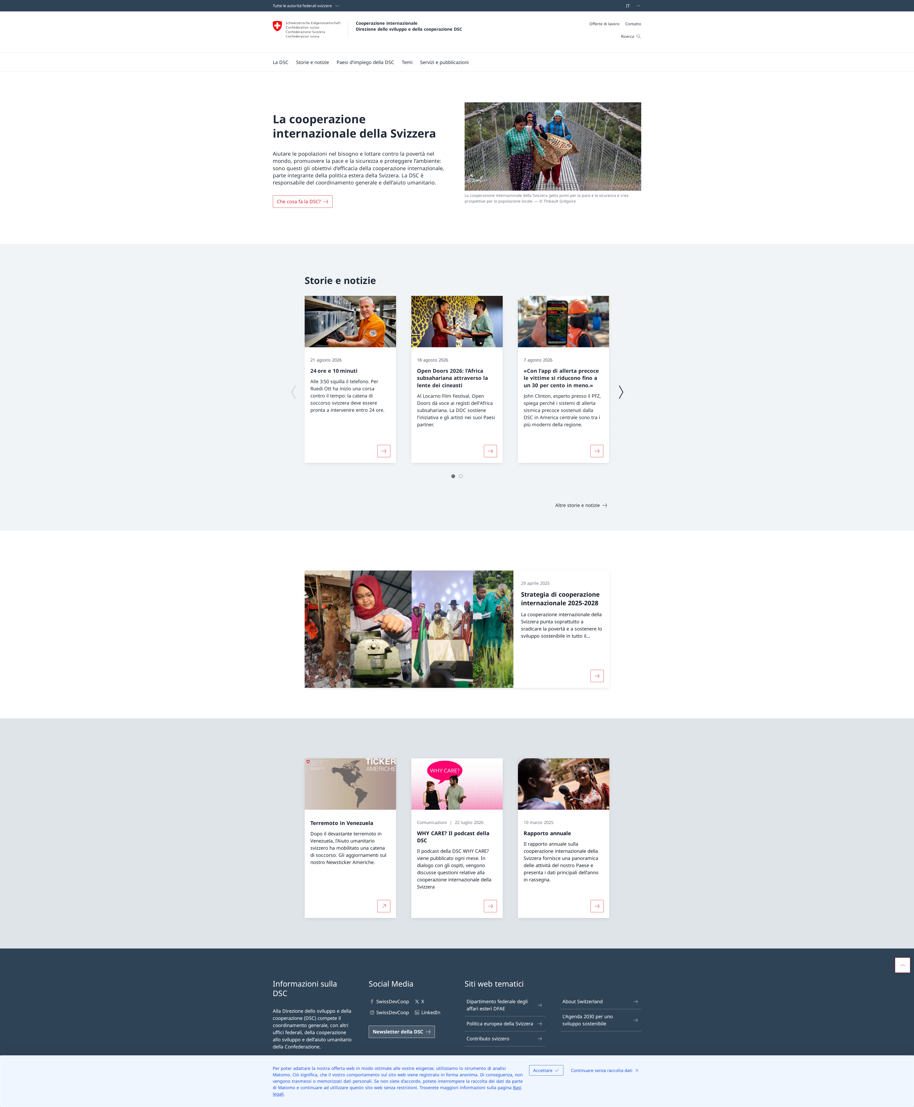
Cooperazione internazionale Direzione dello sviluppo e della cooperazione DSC (409, 26)
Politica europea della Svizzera (500, 1023)
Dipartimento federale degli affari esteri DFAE (497, 1005)
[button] (280, 62)
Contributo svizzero (488, 1038)
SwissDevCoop (392, 1001)
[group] (350, 379)
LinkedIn (430, 1012)
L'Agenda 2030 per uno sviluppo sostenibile (587, 1020)
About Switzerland (582, 1001)
